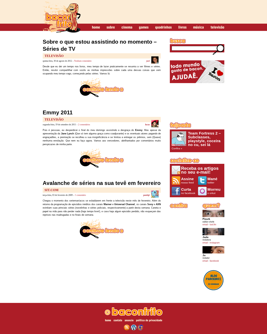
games (144, 27)
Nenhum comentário (83, 61)
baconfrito (61, 17)
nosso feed (187, 180)
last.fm (213, 224)
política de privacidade (149, 321)
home (96, 27)
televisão (217, 27)
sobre (111, 27)
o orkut (214, 191)
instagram (215, 242)
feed (127, 327)
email (205, 224)
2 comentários (84, 124)
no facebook (188, 191)
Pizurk (206, 219)
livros (182, 27)
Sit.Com (51, 190)
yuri (148, 61)
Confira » (196, 140)
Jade (206, 237)
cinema (127, 27)
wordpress (134, 327)
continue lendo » (102, 87)
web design (140, 327)
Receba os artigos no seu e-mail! (200, 170)
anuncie (129, 321)
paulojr (146, 195)
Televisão (54, 56)
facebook (214, 261)
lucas (147, 124)
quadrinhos (163, 27)
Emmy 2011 (58, 112)
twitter (212, 180)
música (198, 27)
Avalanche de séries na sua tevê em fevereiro (102, 183)
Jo (204, 255)
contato (118, 321)
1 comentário (80, 195)
